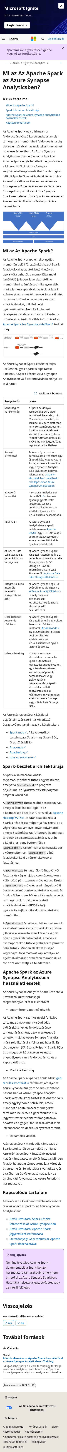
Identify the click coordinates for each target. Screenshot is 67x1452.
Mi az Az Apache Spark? (20, 105)
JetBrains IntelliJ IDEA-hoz (44, 591)
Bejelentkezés (56, 38)
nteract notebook (21, 757)
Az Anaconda (49, 628)
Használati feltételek (15, 1441)
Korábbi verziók (38, 1426)
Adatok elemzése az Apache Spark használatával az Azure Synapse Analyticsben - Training (33, 1360)
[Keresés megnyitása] (42, 39)
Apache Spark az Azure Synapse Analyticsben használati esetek (33, 116)
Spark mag (17, 732)
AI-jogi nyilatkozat (13, 1426)
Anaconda (16, 747)
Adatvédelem (33, 1431)
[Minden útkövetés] (6, 63)
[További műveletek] (61, 63)
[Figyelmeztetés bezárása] (61, 6)
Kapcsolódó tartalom (18, 122)
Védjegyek (37, 1441)
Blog (54, 1426)
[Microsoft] (33, 39)
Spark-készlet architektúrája (22, 110)
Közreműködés (12, 1431)
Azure (16, 63)
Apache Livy (17, 752)
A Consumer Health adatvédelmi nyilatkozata (30, 1436)
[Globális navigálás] (3, 39)
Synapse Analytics (34, 63)
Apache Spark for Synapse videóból (27, 324)
